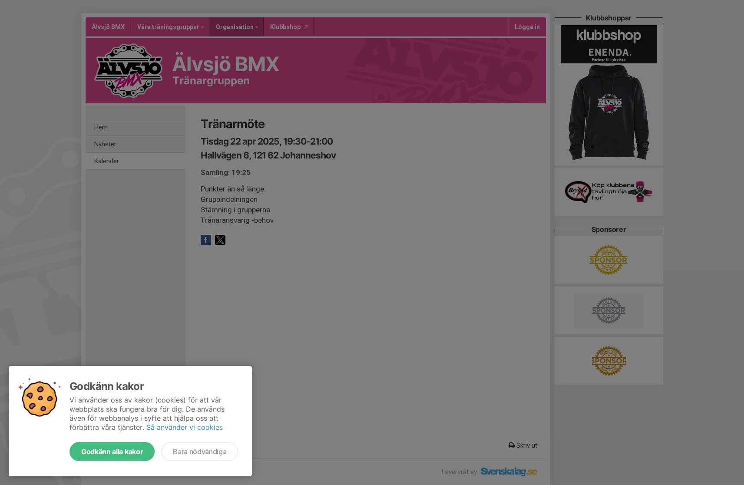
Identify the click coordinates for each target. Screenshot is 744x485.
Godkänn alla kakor (112, 451)
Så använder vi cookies (184, 427)
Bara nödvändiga (199, 451)
